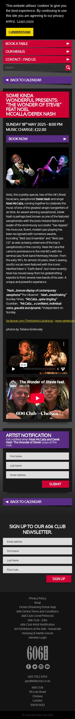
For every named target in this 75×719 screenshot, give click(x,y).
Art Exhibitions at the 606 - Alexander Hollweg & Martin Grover (37, 631)
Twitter (34, 666)
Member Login (38, 637)
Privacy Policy (37, 598)
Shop (37, 602)
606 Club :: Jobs (37, 620)
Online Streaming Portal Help (37, 607)
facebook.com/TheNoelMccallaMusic (30, 321)
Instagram (41, 666)
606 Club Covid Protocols (37, 615)
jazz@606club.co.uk (37, 681)
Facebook (28, 666)
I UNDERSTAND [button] (19, 32)
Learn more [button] (25, 21)
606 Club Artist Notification (37, 624)
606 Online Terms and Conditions (37, 611)
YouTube (47, 666)
